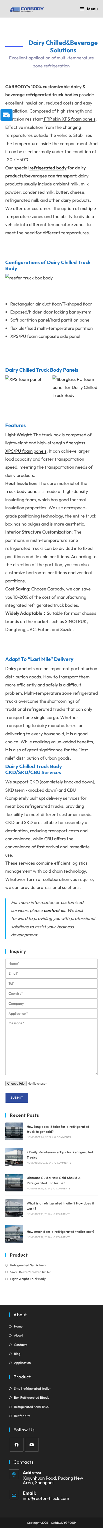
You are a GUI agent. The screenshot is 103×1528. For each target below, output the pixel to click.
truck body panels (22, 491)
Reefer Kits (22, 1416)
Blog (17, 1354)
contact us (54, 910)
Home (18, 1326)
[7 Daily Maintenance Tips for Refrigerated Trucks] (14, 1157)
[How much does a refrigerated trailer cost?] (14, 1234)
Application (22, 1363)
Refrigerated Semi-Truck (28, 1265)
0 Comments (62, 1137)
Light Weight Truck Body (28, 1279)
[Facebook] (17, 1445)
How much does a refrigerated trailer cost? (61, 1232)
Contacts (20, 1345)
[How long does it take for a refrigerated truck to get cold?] (14, 1131)
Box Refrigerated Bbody (32, 1397)
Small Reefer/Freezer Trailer (30, 1272)
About (18, 1335)
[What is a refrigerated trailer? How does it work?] (14, 1208)
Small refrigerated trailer (32, 1388)
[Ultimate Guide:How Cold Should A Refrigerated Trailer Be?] (14, 1182)
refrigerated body (48, 168)
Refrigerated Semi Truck (31, 1407)
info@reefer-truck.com (46, 1498)
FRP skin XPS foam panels (69, 119)
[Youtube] (32, 1445)
